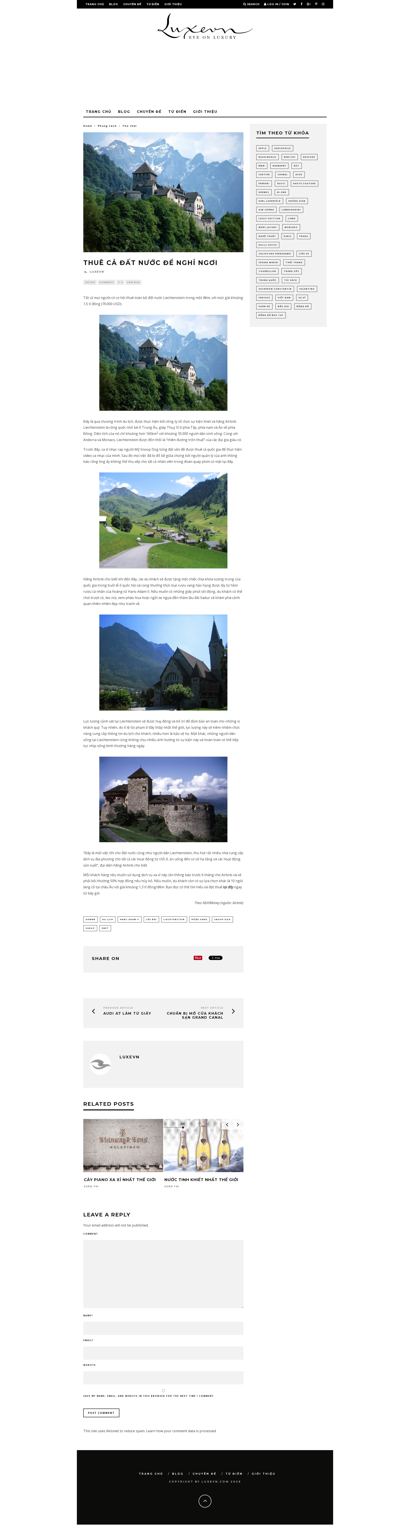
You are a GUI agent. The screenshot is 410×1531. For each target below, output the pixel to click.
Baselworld (267, 157)
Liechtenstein (174, 919)
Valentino (307, 288)
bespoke (309, 157)
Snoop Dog (222, 919)
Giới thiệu (173, 4)
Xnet (105, 928)
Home (87, 125)
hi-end (282, 192)
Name (88, 1315)
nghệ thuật (267, 236)
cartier (264, 174)
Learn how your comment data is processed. (181, 1431)
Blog (113, 4)
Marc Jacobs (268, 227)
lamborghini (291, 209)
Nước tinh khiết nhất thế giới (201, 1179)
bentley (290, 157)
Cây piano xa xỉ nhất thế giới (120, 1179)
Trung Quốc (268, 280)
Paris (288, 236)
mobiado (291, 227)
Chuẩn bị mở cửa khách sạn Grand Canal (195, 1015)
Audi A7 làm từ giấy (127, 1013)
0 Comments (106, 282)
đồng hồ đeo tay (271, 315)
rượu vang (199, 919)
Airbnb (90, 919)
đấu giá (283, 306)
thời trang (294, 262)
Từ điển (152, 4)
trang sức (291, 271)
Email (88, 1340)
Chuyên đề (132, 4)
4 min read (133, 282)
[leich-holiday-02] (163, 520)
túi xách (290, 280)
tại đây (228, 887)
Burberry (279, 165)
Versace (264, 297)
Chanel (283, 174)
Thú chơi (90, 282)
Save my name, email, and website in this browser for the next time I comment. (149, 1395)
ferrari (264, 183)
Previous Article (118, 1008)
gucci (281, 183)
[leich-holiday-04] (163, 799)
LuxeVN (97, 271)
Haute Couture (304, 183)
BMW (262, 165)
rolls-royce (268, 244)
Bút (296, 165)
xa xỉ (302, 297)
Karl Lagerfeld (270, 201)
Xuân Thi (91, 1186)
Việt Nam (284, 297)
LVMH (292, 218)
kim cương (266, 209)
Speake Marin (268, 262)
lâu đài (151, 919)
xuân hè (264, 306)
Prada (303, 236)
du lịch (107, 919)
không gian (297, 201)
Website (89, 1364)
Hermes (264, 192)
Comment (90, 1233)
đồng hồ (303, 306)
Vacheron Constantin (275, 288)
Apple (263, 148)
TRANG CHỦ (94, 4)
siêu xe (304, 253)
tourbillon (267, 271)
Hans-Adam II (129, 919)
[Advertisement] (205, 75)
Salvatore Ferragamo (275, 253)
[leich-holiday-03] (163, 662)
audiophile (282, 148)
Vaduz (90, 928)
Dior (299, 174)
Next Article (212, 1008)
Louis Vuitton (269, 218)
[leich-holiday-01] (163, 362)
